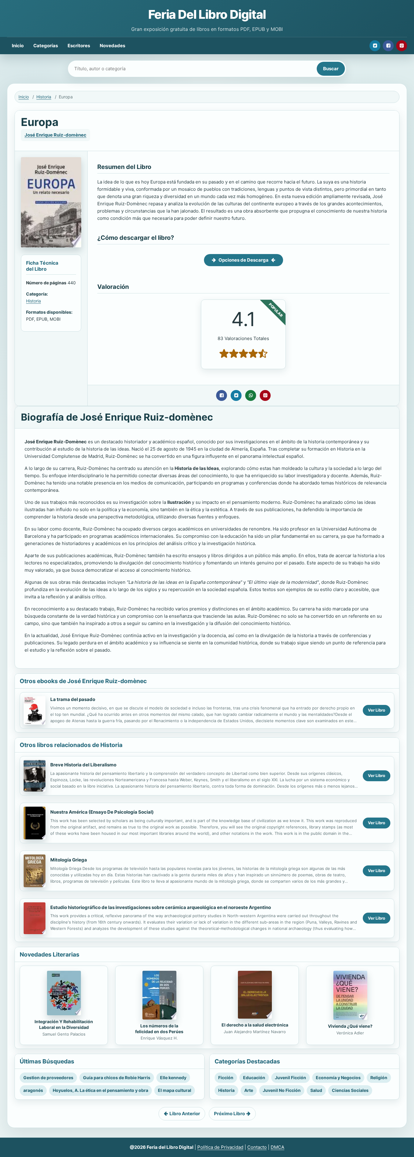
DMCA (277, 1147)
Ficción (225, 1077)
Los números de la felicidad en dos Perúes (159, 1028)
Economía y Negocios (338, 1077)
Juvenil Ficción (290, 1077)
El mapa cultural (174, 1090)
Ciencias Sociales (350, 1090)
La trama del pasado (72, 699)
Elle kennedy (173, 1077)
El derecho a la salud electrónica (255, 1024)
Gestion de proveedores (48, 1077)
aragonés (33, 1090)
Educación (254, 1077)
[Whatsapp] (250, 395)
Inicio (18, 45)
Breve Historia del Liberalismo (83, 765)
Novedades (112, 45)
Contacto (257, 1147)
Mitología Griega (68, 860)
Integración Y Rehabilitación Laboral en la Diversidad (64, 1024)
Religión (378, 1077)
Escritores (79, 45)
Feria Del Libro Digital (206, 14)
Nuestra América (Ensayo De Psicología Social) (102, 812)
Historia (43, 96)
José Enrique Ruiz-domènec (55, 135)
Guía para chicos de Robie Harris (116, 1077)
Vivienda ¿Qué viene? (350, 1026)
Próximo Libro (229, 1113)
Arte (248, 1090)
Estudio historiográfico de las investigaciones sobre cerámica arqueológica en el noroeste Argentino (160, 907)
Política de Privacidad (220, 1147)
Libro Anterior (184, 1113)
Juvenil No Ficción (282, 1090)
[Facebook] (388, 45)
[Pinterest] (401, 45)
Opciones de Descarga (244, 260)
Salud (316, 1090)
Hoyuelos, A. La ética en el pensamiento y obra (100, 1090)
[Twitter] (374, 45)
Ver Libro (376, 710)
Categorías (45, 45)
